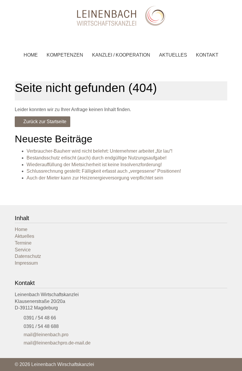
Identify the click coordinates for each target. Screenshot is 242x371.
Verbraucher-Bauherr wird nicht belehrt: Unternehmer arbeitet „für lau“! (99, 151)
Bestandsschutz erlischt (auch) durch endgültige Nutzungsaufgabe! (96, 157)
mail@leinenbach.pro (46, 334)
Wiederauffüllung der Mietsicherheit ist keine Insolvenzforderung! (94, 164)
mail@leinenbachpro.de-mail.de (57, 342)
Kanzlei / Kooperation (121, 54)
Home (31, 54)
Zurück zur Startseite (44, 121)
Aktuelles (173, 54)
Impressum (26, 263)
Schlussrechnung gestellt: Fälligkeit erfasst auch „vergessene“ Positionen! (104, 171)
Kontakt (207, 54)
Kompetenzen (65, 54)
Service (23, 249)
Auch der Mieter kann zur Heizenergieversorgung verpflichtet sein (95, 177)
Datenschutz (28, 256)
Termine (23, 242)
